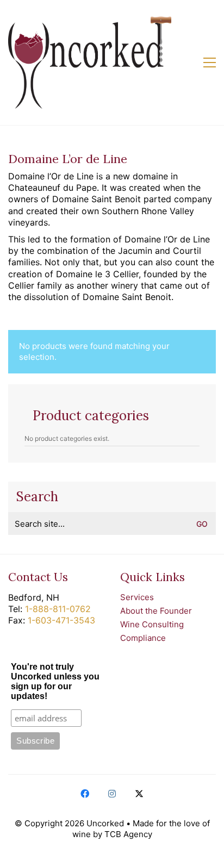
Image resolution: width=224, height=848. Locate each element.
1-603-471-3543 (61, 620)
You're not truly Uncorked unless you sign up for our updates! (55, 681)
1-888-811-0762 (58, 608)
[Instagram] (112, 794)
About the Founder (156, 611)
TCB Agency (128, 834)
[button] (209, 62)
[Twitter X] (139, 794)
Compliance (143, 638)
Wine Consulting (152, 624)
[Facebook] (85, 794)
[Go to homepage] (89, 62)
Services (137, 597)
